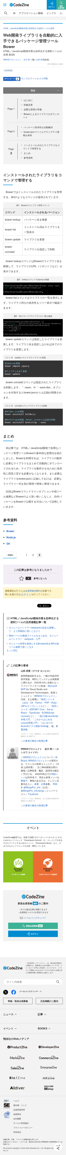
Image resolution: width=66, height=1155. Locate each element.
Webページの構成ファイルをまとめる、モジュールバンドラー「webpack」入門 (33, 637)
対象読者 (28, 104)
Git (8, 543)
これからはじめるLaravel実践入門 (36, 721)
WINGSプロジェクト (44, 695)
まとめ (27, 153)
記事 (43, 784)
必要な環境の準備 (33, 109)
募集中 (24, 780)
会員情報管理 (19, 1109)
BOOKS (42, 1028)
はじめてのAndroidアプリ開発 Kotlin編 (37, 724)
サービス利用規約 (21, 1123)
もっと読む (12, 650)
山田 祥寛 (40, 59)
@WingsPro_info (32, 787)
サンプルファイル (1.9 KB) (34, 78)
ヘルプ (16, 1100)
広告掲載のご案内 (49, 1001)
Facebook (33, 794)
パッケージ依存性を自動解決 (38, 127)
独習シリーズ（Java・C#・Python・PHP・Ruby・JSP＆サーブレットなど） (40, 702)
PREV (10, 555)
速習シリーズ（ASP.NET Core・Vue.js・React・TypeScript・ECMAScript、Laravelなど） (39, 711)
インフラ (51, 13)
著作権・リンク (20, 1105)
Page (11, 108)
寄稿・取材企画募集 (18, 1001)
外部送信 (17, 1132)
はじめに (28, 100)
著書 (36, 784)
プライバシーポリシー (23, 1127)
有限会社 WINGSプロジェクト (39, 759)
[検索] (5, 13)
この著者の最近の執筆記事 (34, 740)
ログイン (26, 594)
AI (14, 13)
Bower (10, 531)
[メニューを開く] (5, 5)
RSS (55, 784)
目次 (33, 90)
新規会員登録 (34, 925)
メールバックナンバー (35, 917)
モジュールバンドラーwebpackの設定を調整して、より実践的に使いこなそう (32, 629)
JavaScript (8, 70)
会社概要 (17, 1118)
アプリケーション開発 (31, 13)
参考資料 (28, 157)
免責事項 (17, 1114)
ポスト (45, 605)
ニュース (8, 1014)
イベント (8, 1028)
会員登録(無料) (32, 590)
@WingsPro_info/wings (32, 790)
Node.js (11, 537)
